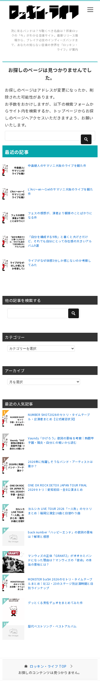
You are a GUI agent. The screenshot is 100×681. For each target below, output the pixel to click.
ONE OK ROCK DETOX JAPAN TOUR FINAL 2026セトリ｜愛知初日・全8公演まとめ (57, 487)
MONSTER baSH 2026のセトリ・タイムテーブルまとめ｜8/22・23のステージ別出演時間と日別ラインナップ (60, 583)
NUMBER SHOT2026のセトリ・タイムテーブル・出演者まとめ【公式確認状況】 (59, 416)
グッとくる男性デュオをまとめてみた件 (55, 603)
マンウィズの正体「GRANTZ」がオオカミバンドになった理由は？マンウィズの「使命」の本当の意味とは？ (60, 560)
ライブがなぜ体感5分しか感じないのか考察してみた (59, 262)
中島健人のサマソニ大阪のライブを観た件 (57, 165)
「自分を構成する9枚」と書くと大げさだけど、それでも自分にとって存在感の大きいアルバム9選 (60, 241)
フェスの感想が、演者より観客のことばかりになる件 (60, 215)
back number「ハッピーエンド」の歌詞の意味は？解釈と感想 (60, 534)
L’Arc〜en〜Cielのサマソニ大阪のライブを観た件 (60, 191)
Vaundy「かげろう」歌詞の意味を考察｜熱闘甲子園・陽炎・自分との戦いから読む (61, 440)
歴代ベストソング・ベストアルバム (52, 626)
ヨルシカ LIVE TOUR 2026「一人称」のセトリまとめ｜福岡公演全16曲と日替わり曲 (60, 511)
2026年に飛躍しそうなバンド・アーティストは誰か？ (60, 463)
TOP (48, 666)
